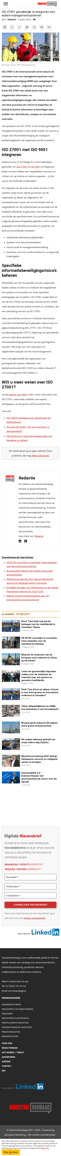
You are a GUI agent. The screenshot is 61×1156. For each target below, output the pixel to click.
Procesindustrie (11, 1031)
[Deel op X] (12, 27)
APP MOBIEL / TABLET (13, 1052)
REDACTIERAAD (9, 1047)
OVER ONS (7, 1043)
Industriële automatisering (17, 1009)
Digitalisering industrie (15, 1022)
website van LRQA (18, 394)
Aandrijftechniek (11, 1004)
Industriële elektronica (15, 1018)
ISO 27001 (22, 166)
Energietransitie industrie (17, 1027)
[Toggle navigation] (6, 4)
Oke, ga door (11, 1152)
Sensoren (7, 1013)
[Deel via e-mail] (49, 27)
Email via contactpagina (14, 990)
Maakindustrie (10, 1036)
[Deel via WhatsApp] (20, 27)
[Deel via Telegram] (27, 27)
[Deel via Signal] (34, 27)
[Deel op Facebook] (42, 27)
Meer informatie (40, 455)
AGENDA (6, 1061)
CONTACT (6, 1066)
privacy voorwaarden (34, 918)
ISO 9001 (36, 166)
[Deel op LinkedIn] (5, 27)
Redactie (39, 536)
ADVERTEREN (8, 1057)
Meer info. (45, 1148)
